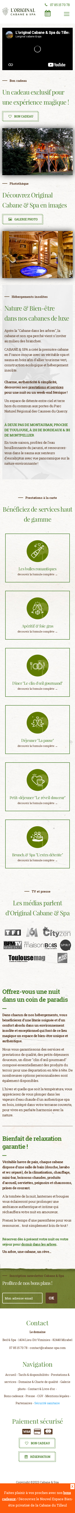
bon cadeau (23, 116)
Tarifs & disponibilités (33, 1375)
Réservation (40, 1457)
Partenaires (24, 1403)
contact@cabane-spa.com (48, 1348)
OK (51, 1297)
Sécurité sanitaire (47, 1403)
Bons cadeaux (13, 1396)
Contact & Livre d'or (41, 1389)
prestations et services (46, 387)
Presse (30, 1396)
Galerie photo (26, 219)
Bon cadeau (40, 1443)
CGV (40, 1396)
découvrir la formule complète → (38, 574)
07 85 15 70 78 (60, 4)
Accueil (10, 1375)
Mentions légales (57, 1396)
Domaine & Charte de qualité (38, 1382)
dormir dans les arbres (38, 1244)
